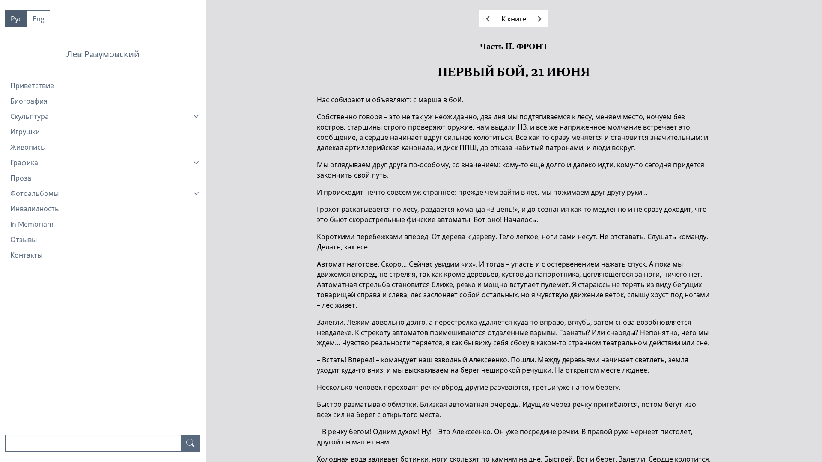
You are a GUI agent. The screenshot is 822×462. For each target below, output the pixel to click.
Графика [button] (24, 162)
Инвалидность (34, 208)
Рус (16, 19)
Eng (39, 19)
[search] (190, 443)
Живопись (27, 147)
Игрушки (25, 131)
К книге (513, 19)
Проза (20, 178)
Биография (29, 101)
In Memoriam (32, 224)
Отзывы (23, 239)
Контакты (26, 255)
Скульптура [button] (29, 116)
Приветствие (32, 85)
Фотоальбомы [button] (34, 193)
